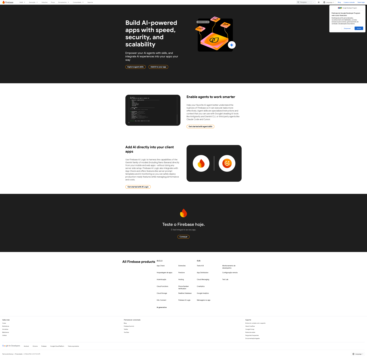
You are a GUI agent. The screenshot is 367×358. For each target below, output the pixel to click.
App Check (161, 266)
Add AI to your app (158, 67)
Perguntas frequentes (252, 335)
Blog (339, 2)
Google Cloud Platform (57, 346)
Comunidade (77, 2)
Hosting (181, 279)
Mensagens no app (203, 300)
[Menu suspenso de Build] (25, 2)
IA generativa (162, 307)
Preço (53, 2)
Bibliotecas (5, 332)
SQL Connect (161, 300)
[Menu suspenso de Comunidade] (83, 2)
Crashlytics (201, 286)
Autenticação (161, 279)
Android (26, 346)
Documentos (62, 2)
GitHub (4, 335)
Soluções (45, 2)
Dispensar (347, 28)
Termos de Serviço (7, 354)
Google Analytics (203, 293)
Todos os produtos (73, 346)
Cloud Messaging (203, 279)
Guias (4, 323)
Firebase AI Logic (184, 300)
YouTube (126, 332)
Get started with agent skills (200, 127)
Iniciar (359, 28)
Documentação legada (252, 338)
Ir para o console (349, 2)
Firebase (43, 346)
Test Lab (225, 279)
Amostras (5, 329)
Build (21, 2)
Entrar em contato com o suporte (255, 323)
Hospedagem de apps (164, 273)
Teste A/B (200, 266)
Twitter (126, 329)
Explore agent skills (135, 67)
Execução (32, 2)
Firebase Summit (129, 326)
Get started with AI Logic (138, 187)
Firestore (181, 273)
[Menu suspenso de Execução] (37, 2)
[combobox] (305, 2)
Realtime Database (185, 293)
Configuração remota (229, 273)
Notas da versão (250, 332)
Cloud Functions (162, 286)
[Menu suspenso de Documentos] (69, 2)
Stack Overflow (250, 326)
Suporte (90, 2)
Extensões (182, 266)
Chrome (35, 346)
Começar (183, 237)
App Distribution (202, 273)
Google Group (249, 329)
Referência (5, 326)
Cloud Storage (162, 293)
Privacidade (18, 354)
